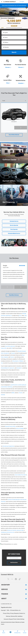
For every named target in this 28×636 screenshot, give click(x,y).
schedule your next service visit (7, 532)
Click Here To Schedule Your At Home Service (14, 5)
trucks (2, 348)
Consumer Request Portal (10, 619)
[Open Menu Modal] (2, 1)
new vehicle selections (10, 346)
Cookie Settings (20, 619)
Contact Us (22, 613)
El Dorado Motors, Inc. (15, 610)
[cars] (12, 579)
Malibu (13, 392)
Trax (2, 363)
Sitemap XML (14, 616)
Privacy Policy (6, 613)
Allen (26, 315)
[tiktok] (19, 579)
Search (14, 52)
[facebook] (15, 579)
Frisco (20, 315)
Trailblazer (21, 361)
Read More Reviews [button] (14, 295)
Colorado (13, 353)
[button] (26, 7)
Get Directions (14, 562)
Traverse (12, 357)
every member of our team (20, 474)
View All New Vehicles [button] (14, 134)
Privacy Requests (14, 613)
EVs (11, 348)
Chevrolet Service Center (10, 426)
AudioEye (20, 616)
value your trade (20, 530)
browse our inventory (11, 530)
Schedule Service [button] (14, 221)
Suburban (6, 357)
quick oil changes (19, 428)
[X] (8, 579)
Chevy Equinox (15, 361)
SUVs (5, 348)
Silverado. (3, 394)
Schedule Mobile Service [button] (14, 233)
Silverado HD (6, 353)
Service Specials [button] (14, 225)
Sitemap (8, 616)
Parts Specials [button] (14, 229)
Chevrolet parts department (8, 446)
